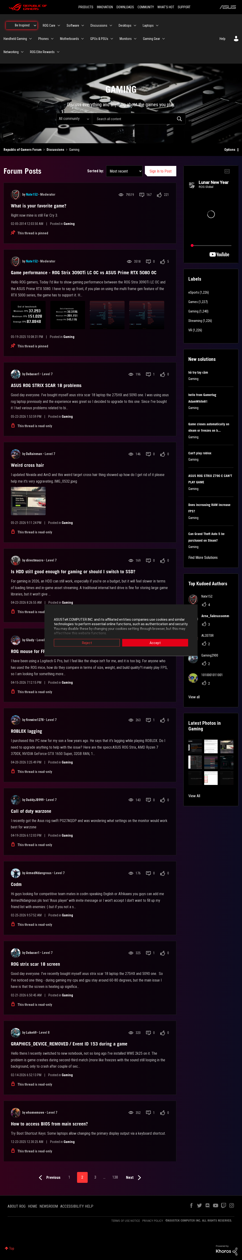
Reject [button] (87, 643)
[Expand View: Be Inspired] (35, 25)
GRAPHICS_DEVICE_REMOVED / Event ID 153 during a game (69, 1044)
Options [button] (229, 150)
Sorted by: (95, 171)
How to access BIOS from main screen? (49, 1124)
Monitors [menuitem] (126, 39)
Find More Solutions (203, 557)
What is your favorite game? (38, 206)
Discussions (55, 150)
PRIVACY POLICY (152, 1220)
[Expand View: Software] (82, 25)
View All (194, 796)
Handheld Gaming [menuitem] (15, 39)
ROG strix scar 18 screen (35, 964)
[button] (195, 746)
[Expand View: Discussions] (110, 25)
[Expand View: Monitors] (135, 38)
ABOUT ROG (17, 1206)
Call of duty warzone (31, 811)
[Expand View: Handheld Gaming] (30, 38)
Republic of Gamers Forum (23, 150)
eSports (193, 292)
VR (190, 330)
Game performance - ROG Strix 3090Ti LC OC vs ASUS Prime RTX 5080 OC (83, 272)
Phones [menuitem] (43, 39)
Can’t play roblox (199, 453)
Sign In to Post (161, 171)
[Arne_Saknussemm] (210, 622)
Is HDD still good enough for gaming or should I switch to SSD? (73, 571)
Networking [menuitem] (11, 52)
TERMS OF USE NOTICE (125, 1220)
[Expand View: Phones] (52, 38)
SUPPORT (184, 7)
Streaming (195, 321)
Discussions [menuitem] (99, 25)
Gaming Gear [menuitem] (151, 39)
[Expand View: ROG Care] (58, 25)
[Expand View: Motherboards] (82, 38)
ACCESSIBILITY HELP (76, 1206)
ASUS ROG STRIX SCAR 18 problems (46, 385)
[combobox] (139, 118)
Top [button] (11, 1248)
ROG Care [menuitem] (49, 25)
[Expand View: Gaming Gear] (163, 38)
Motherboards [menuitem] (69, 39)
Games (193, 302)
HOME (32, 1206)
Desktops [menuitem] (125, 25)
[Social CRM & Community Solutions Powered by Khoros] (226, 1250)
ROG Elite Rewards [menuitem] (42, 52)
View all (194, 697)
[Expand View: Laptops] (157, 25)
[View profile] (15, 194)
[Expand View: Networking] (22, 52)
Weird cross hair (27, 465)
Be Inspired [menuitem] (22, 25)
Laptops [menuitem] (148, 25)
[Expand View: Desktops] (135, 25)
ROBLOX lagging (26, 731)
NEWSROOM (48, 1206)
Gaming (69, 224)
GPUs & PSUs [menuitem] (99, 39)
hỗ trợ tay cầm (198, 372)
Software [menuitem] (73, 25)
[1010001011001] (207, 681)
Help (222, 39)
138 (115, 1177)
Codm (16, 884)
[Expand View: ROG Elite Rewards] (58, 52)
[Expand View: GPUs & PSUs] (111, 38)
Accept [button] (155, 643)
